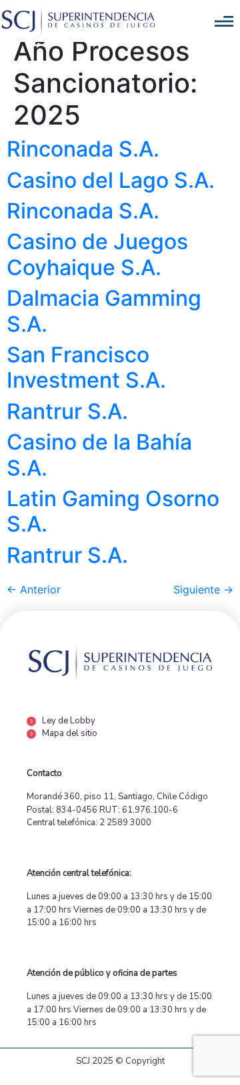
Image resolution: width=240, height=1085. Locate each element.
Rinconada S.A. (83, 149)
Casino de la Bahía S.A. (99, 454)
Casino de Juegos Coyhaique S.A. (97, 254)
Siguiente (203, 589)
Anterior (34, 589)
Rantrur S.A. (67, 411)
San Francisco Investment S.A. (86, 367)
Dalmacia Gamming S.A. (104, 310)
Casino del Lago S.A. (111, 180)
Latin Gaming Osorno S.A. (113, 511)
